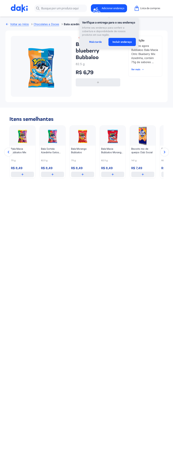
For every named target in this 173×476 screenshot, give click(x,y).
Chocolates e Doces (46, 24)
